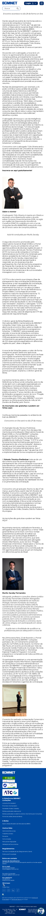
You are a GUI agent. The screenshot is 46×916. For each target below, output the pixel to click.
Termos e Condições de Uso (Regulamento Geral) (17, 851)
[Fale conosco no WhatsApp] (41, 911)
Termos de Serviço (17, 899)
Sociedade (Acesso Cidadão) (10, 808)
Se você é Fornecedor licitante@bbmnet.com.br (10, 868)
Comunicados (6, 839)
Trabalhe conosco (7, 833)
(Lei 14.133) (20, 254)
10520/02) (6, 538)
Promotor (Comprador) (9, 806)
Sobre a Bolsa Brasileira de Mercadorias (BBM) (16, 823)
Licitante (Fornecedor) (9, 803)
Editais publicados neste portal (11, 811)
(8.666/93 (31, 536)
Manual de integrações (9, 841)
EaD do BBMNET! (9, 417)
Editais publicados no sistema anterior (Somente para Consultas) (22, 814)
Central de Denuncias (9, 831)
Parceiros (5, 836)
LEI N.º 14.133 (18, 674)
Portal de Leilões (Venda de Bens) (12, 816)
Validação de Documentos (10, 844)
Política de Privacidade (9, 854)
